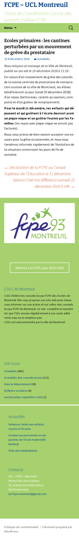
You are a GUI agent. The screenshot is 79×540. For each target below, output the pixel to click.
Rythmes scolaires (16, 390)
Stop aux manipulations (22, 450)
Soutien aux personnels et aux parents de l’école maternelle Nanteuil (27, 439)
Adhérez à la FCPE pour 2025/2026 (39, 268)
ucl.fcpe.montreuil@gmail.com (27, 494)
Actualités (43, 59)
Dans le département (17, 384)
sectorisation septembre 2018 (23, 397)
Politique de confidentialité (21, 527)
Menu (8, 28)
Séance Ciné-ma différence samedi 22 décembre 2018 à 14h (44, 183)
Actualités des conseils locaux (23, 377)
